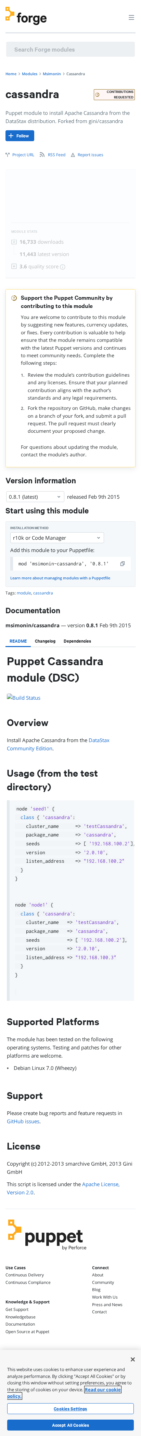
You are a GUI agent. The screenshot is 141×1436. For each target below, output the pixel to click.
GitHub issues (23, 1121)
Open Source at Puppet (27, 1331)
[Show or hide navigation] (131, 17)
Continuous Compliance (28, 1282)
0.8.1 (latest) (23, 496)
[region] (70, 1393)
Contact (99, 1312)
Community (103, 1282)
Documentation (20, 1324)
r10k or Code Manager (39, 537)
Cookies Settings (70, 1408)
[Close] (132, 1359)
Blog (96, 1289)
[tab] (18, 641)
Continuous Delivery (24, 1275)
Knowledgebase (20, 1317)
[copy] (122, 564)
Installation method (29, 528)
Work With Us (105, 1297)
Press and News (107, 1304)
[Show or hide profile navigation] (118, 13)
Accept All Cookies (70, 1425)
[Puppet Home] (47, 1252)
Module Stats (24, 231)
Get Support (16, 1309)
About (97, 1275)
